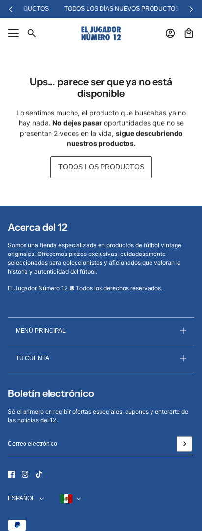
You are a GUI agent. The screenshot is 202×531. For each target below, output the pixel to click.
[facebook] (11, 474)
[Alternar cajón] (13, 33)
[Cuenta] (170, 33)
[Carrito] (188, 33)
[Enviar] (184, 444)
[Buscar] (31, 33)
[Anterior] (11, 9)
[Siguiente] (191, 9)
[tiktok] (38, 474)
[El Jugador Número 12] (101, 33)
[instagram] (25, 474)
